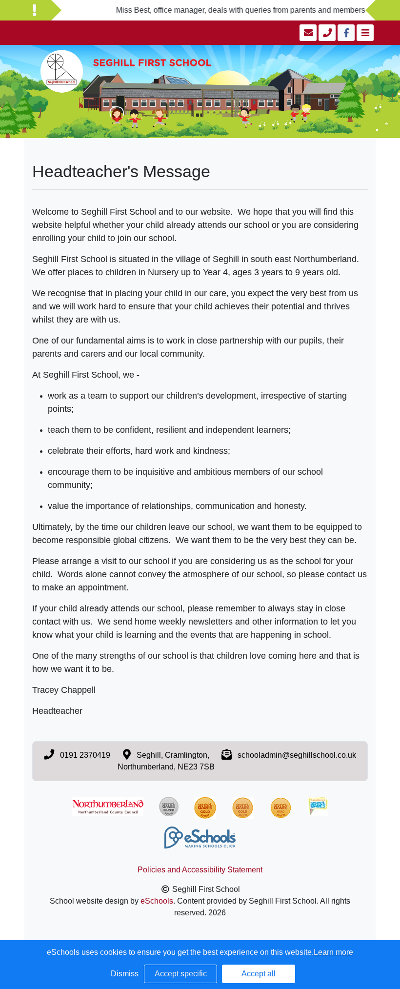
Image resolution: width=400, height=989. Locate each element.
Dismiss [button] (125, 973)
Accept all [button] (258, 973)
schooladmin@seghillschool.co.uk (297, 755)
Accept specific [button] (181, 973)
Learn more (333, 952)
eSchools (156, 901)
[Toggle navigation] (364, 32)
